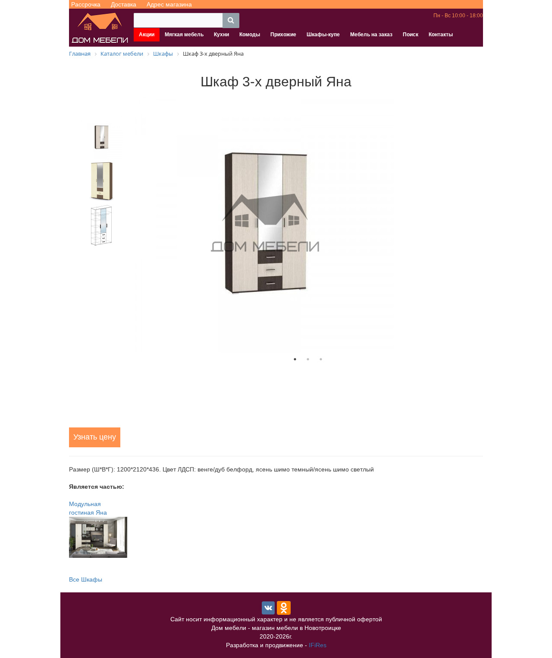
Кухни (221, 35)
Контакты (441, 35)
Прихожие (283, 35)
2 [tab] (308, 359)
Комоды (249, 35)
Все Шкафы (85, 579)
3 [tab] (321, 359)
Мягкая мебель (184, 35)
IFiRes (317, 645)
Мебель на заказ (371, 35)
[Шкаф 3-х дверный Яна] (307, 223)
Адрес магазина (169, 4)
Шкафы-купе (323, 35)
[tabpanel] (307, 223)
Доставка (123, 4)
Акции (146, 35)
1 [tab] (295, 359)
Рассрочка (85, 4)
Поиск (410, 35)
